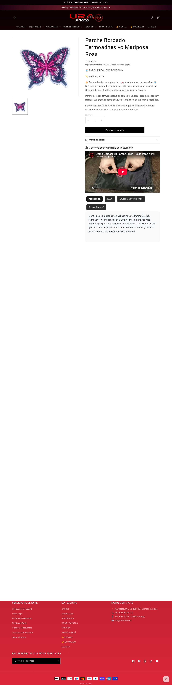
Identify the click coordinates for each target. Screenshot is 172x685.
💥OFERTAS (67, 637)
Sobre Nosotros (19, 637)
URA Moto (89, 683)
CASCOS (65, 609)
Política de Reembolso (22, 618)
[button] (15, 18)
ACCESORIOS (68, 618)
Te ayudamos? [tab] (96, 207)
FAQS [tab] (110, 199)
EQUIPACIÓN (67, 614)
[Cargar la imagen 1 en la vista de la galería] (20, 107)
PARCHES (66, 628)
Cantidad (88, 115)
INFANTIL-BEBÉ (69, 632)
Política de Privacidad (22, 609)
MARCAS (66, 647)
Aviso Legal (17, 614)
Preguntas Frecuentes (22, 628)
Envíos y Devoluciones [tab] (131, 199)
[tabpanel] (122, 226)
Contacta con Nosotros (22, 632)
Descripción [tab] (94, 199)
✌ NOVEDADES (69, 642)
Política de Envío (19, 623)
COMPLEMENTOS (70, 623)
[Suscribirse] (57, 661)
